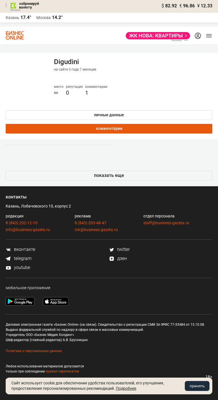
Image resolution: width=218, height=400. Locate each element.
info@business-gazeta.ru (28, 229)
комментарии (109, 128)
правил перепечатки (62, 371)
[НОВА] (156, 35)
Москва (43, 17)
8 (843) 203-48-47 (90, 223)
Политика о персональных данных (34, 351)
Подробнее (126, 388)
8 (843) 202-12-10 (21, 223)
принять (197, 386)
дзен (121, 258)
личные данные (109, 115)
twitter (123, 249)
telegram (22, 258)
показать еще (109, 175)
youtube (21, 267)
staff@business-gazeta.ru (166, 223)
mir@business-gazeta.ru (96, 229)
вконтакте (24, 249)
